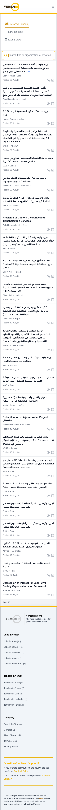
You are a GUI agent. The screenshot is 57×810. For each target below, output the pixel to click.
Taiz (13, 571)
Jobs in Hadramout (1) (15, 664)
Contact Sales (21, 771)
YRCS (6, 448)
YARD (5, 146)
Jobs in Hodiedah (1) (14, 653)
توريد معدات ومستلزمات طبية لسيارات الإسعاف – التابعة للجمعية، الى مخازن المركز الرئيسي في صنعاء (28, 440)
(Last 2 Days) (13, 40)
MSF (5, 385)
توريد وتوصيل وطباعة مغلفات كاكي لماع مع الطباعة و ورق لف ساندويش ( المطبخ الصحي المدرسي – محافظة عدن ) (28, 464)
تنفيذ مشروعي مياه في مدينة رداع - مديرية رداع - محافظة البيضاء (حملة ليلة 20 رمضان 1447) (28, 264)
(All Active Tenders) (17, 24)
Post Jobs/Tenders (13, 725)
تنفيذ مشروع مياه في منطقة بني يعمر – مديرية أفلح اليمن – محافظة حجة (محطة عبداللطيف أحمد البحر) (26, 311)
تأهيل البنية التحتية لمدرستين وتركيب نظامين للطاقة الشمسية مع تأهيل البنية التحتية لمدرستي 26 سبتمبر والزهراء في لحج (28, 92)
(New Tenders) (14, 32)
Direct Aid (7, 272)
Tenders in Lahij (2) (13, 694)
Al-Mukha (26, 425)
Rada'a (18, 272)
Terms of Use (10, 741)
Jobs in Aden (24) (12, 642)
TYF (5, 206)
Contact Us (9, 730)
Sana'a (13, 166)
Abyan (13, 76)
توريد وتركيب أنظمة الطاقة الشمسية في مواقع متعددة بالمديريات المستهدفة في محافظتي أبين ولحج (26, 68)
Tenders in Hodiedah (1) (15, 699)
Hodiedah (19, 295)
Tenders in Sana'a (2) (14, 688)
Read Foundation (11, 99)
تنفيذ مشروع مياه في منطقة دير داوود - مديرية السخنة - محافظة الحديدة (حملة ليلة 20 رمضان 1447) (28, 288)
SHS (5, 472)
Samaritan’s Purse (11, 425)
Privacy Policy (11, 747)
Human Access (10, 346)
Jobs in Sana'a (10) (13, 647)
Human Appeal (10, 119)
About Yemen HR (12, 736)
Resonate (7, 186)
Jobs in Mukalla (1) (13, 658)
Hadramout (26, 186)
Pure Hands (8, 591)
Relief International (11, 225)
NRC (5, 249)
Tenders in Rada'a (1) (14, 705)
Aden (21, 119)
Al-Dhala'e (14, 206)
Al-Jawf (14, 146)
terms (41, 798)
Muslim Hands (9, 405)
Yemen (13, 249)
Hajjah (17, 319)
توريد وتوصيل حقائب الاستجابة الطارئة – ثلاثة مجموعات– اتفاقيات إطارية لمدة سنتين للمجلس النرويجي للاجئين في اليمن (28, 241)
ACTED (6, 551)
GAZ (5, 166)
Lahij (19, 76)
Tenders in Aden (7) (13, 683)
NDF (5, 366)
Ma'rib (21, 405)
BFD (5, 76)
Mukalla (13, 366)
